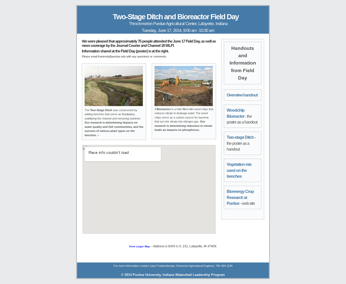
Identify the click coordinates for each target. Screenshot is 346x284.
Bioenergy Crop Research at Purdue (240, 197)
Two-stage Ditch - (241, 137)
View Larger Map (139, 246)
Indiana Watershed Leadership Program (194, 275)
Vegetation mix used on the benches (239, 170)
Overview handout (242, 95)
